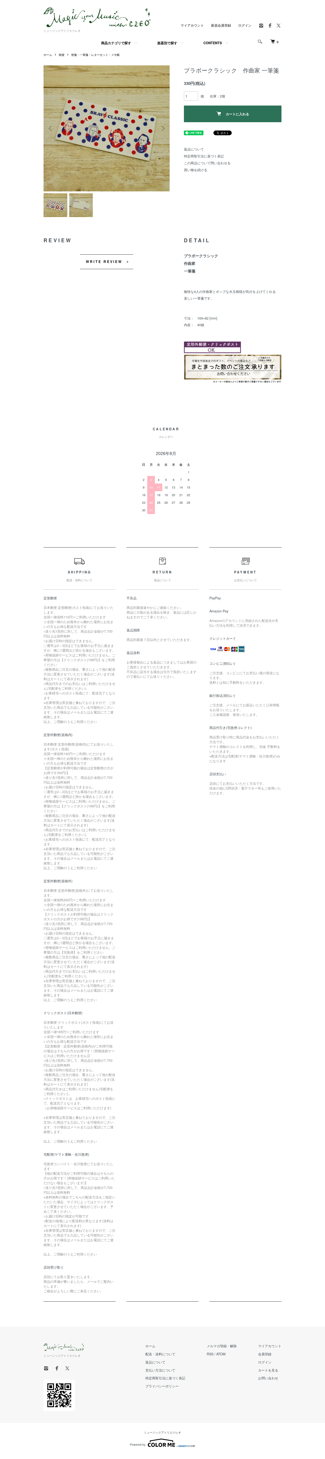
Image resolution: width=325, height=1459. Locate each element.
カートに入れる (237, 113)
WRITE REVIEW (104, 261)
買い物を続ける (195, 169)
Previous (50, 128)
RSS (210, 1354)
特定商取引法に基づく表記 (204, 156)
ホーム (48, 55)
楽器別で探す (167, 42)
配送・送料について (160, 1354)
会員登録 (264, 1354)
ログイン (244, 25)
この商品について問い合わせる (207, 162)
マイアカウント (192, 25)
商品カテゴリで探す (116, 42)
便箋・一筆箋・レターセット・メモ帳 (95, 55)
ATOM (221, 1354)
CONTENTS (212, 42)
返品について (194, 149)
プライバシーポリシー (162, 1386)
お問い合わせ (268, 1378)
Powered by (137, 1444)
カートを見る (268, 1370)
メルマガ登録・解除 (222, 1345)
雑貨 (61, 55)
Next (162, 128)
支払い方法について (160, 1370)
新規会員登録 (221, 25)
